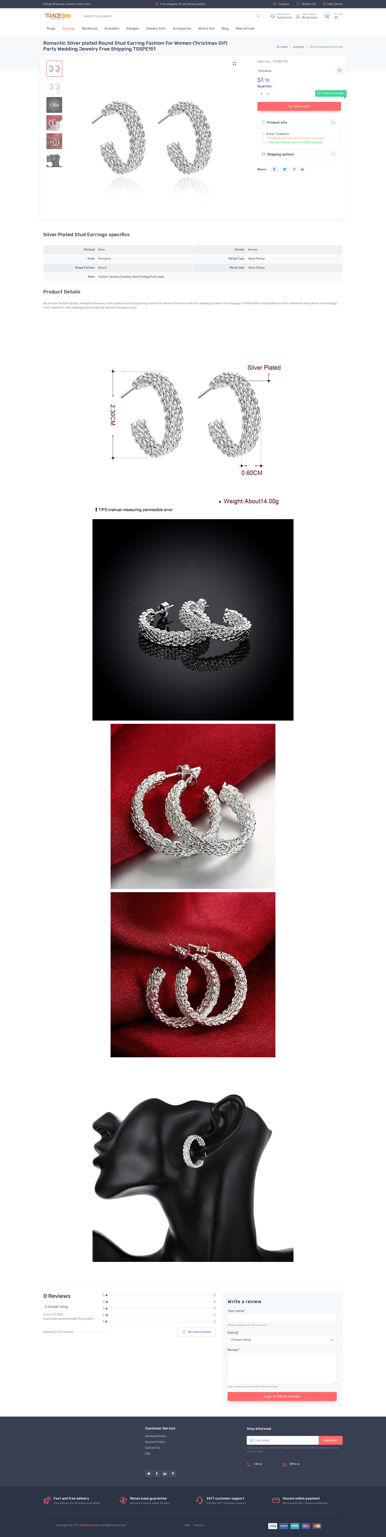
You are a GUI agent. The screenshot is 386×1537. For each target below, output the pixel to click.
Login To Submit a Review (282, 1396)
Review (234, 1350)
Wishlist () (308, 4)
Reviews (199, 1525)
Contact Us (152, 1448)
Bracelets (112, 28)
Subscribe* (330, 1440)
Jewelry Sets (156, 28)
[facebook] (156, 1473)
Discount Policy (155, 1442)
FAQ (147, 1453)
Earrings (69, 28)
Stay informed (259, 1429)
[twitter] (148, 1473)
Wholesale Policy (155, 1436)
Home (284, 46)
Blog (225, 28)
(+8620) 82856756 (267, 1468)
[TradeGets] (57, 16)
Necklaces (90, 28)
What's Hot (206, 28)
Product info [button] (277, 122)
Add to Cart (302, 106)
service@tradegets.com (305, 1468)
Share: (262, 169)
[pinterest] (173, 1473)
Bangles (132, 28)
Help (187, 1525)
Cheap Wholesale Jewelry (59, 4)
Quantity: (264, 86)
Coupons (283, 4)
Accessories (182, 28)
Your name (236, 1311)
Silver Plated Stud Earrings (326, 46)
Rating (233, 1333)
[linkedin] (164, 1473)
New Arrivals (245, 28)
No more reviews (199, 1332)
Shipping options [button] (280, 154)
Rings (51, 28)
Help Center (335, 4)
